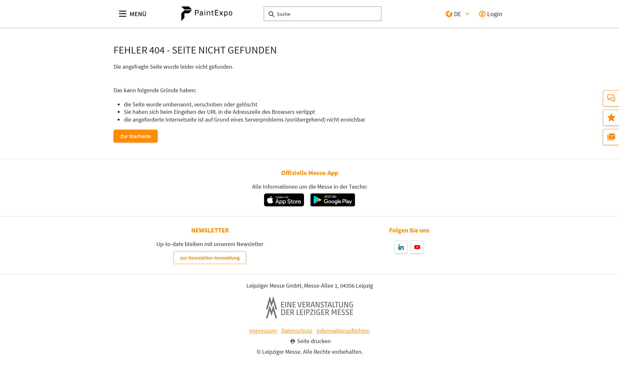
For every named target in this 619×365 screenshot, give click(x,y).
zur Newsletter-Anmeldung (210, 257)
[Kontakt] (611, 98)
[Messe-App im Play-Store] (332, 199)
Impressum (263, 330)
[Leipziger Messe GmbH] (309, 307)
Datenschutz (296, 330)
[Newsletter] (611, 137)
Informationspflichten (343, 330)
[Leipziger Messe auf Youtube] (417, 247)
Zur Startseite (135, 136)
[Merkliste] (611, 118)
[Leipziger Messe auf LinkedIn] (401, 247)
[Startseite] (206, 13)
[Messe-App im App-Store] (284, 199)
